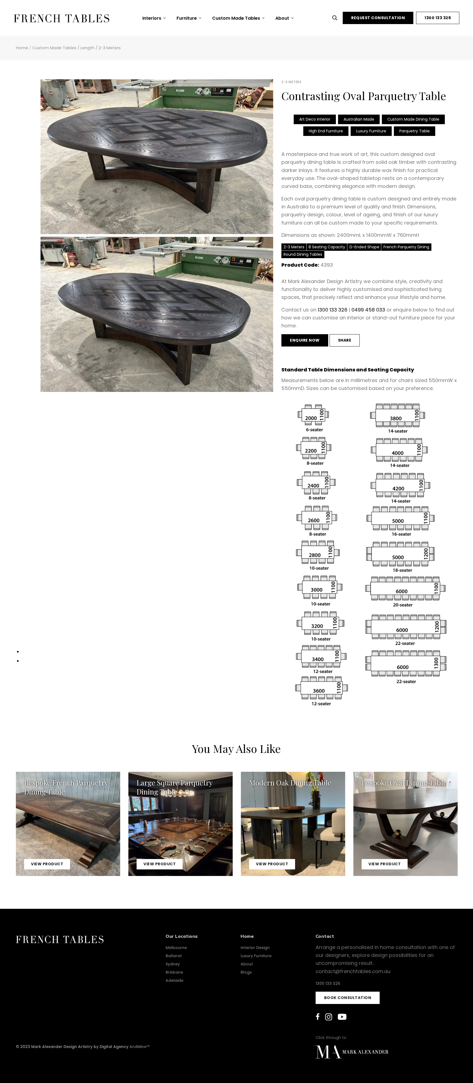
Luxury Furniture (371, 131)
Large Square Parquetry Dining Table (174, 787)
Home (22, 48)
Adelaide (174, 980)
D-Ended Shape (364, 247)
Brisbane (174, 972)
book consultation (347, 997)
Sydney (173, 964)
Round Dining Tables (303, 254)
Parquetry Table (414, 131)
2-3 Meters (110, 48)
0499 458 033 (368, 309)
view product (47, 864)
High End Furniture (326, 131)
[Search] (336, 18)
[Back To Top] (458, 1068)
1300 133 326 (438, 18)
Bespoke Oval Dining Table (404, 782)
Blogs (246, 972)
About (282, 18)
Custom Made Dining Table (413, 119)
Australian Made (359, 119)
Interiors (152, 18)
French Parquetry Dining (406, 247)
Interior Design (255, 947)
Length (87, 48)
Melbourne (176, 947)
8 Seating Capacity (326, 247)
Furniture (187, 18)
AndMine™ (139, 1046)
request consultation (378, 18)
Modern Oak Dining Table (290, 782)
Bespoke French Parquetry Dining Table (66, 787)
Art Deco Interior (314, 119)
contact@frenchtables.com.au (353, 971)
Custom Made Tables (236, 18)
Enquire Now (305, 340)
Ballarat (174, 956)
